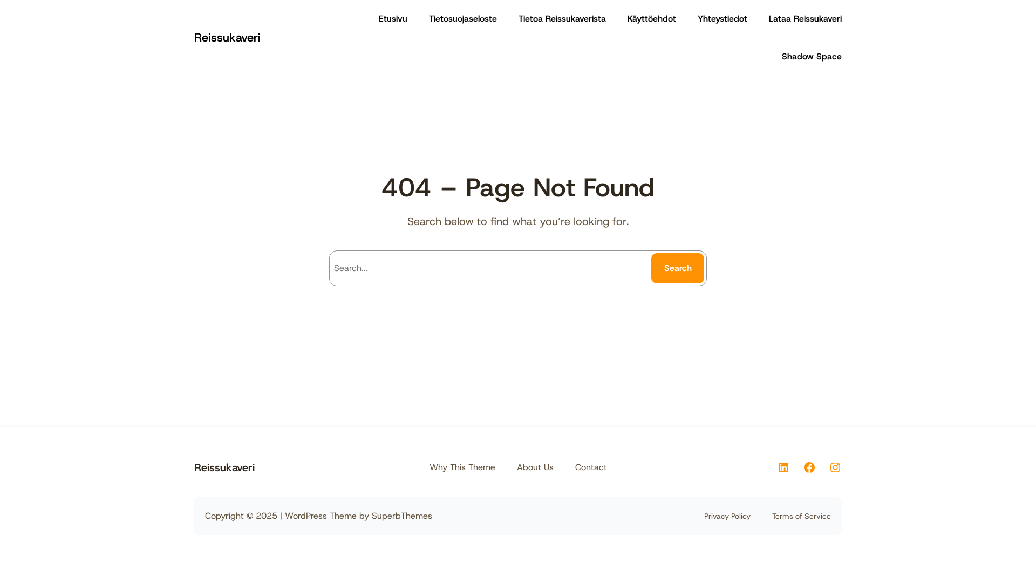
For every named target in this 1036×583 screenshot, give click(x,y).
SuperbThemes (402, 515)
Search (678, 268)
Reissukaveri (227, 37)
